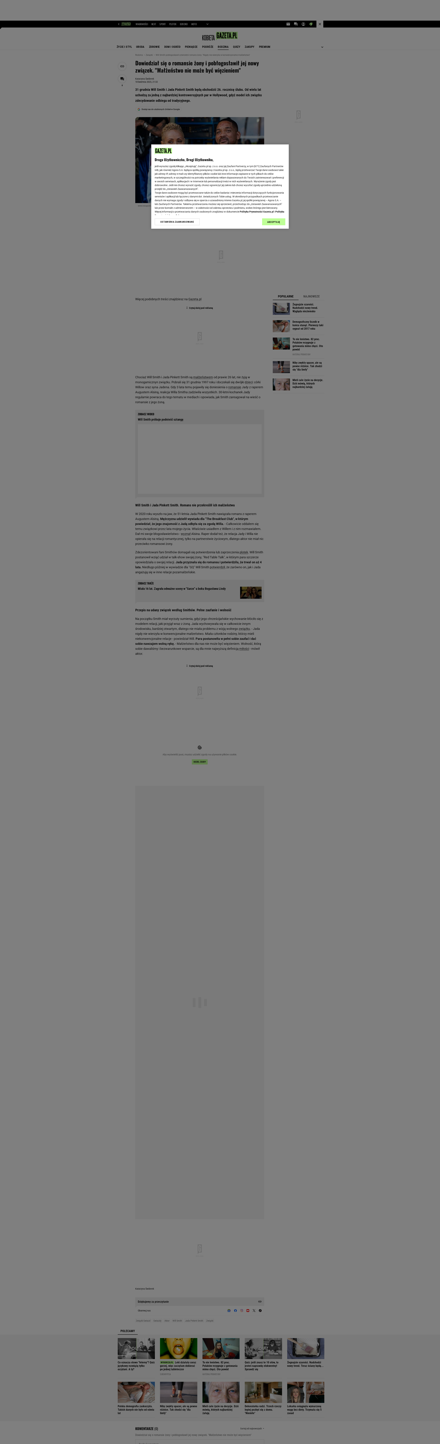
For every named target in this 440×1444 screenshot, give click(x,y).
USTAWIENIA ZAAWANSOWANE (177, 221)
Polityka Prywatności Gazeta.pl (257, 211)
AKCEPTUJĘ (273, 222)
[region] (220, 186)
